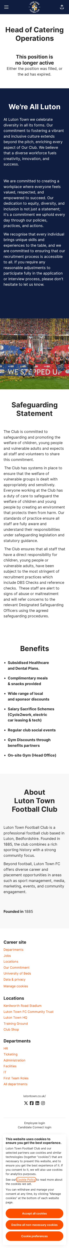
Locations (11, 961)
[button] (62, 7)
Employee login (34, 1123)
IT (5, 1072)
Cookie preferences (34, 1236)
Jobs (7, 956)
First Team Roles (16, 1078)
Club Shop (11, 1029)
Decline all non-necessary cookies (34, 1225)
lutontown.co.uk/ (34, 1096)
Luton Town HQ (15, 1017)
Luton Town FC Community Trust (29, 1012)
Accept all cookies (34, 1213)
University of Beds (17, 973)
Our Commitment (17, 967)
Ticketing (11, 1054)
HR (6, 1048)
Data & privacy (14, 979)
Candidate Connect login (34, 1127)
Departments (13, 949)
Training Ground (16, 1023)
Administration (14, 1060)
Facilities (10, 1066)
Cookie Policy (26, 1179)
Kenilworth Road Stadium (23, 1006)
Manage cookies (16, 986)
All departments (15, 1084)
